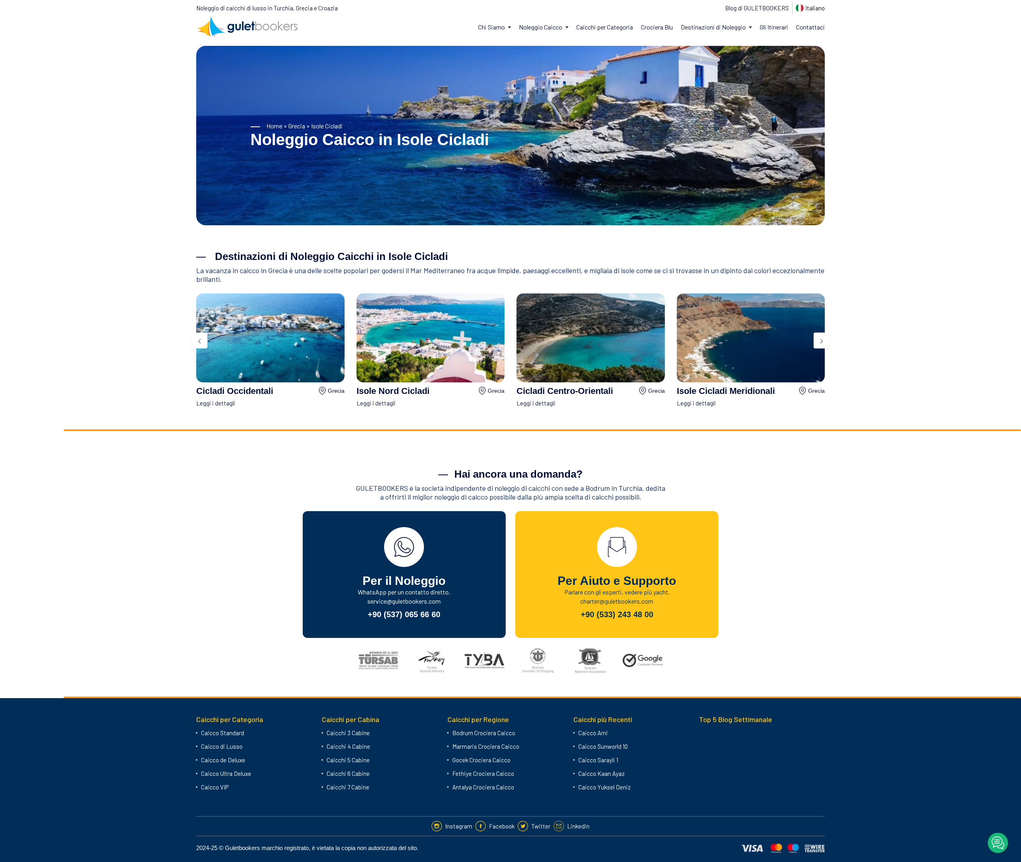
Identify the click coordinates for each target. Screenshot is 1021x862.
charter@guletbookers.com (616, 601)
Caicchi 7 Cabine (348, 787)
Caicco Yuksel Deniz (604, 787)
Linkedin (578, 826)
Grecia (296, 126)
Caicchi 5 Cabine (348, 760)
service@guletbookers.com (404, 601)
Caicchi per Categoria (604, 27)
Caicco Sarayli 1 (598, 760)
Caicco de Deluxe (223, 760)
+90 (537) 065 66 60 (404, 614)
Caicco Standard (222, 732)
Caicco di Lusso (221, 746)
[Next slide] (822, 340)
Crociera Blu (657, 27)
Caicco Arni (593, 732)
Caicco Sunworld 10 (603, 746)
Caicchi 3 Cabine (348, 732)
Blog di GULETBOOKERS (757, 8)
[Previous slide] (199, 340)
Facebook (501, 826)
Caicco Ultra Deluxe (226, 773)
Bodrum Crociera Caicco (483, 732)
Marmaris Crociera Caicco (485, 746)
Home (274, 126)
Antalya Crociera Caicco (483, 787)
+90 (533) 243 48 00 (617, 614)
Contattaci (810, 27)
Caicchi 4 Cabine (348, 746)
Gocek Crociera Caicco (481, 760)
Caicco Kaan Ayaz (601, 773)
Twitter (540, 826)
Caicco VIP (215, 787)
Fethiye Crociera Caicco (483, 773)
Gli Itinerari (774, 27)
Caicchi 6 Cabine (348, 773)
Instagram (458, 826)
